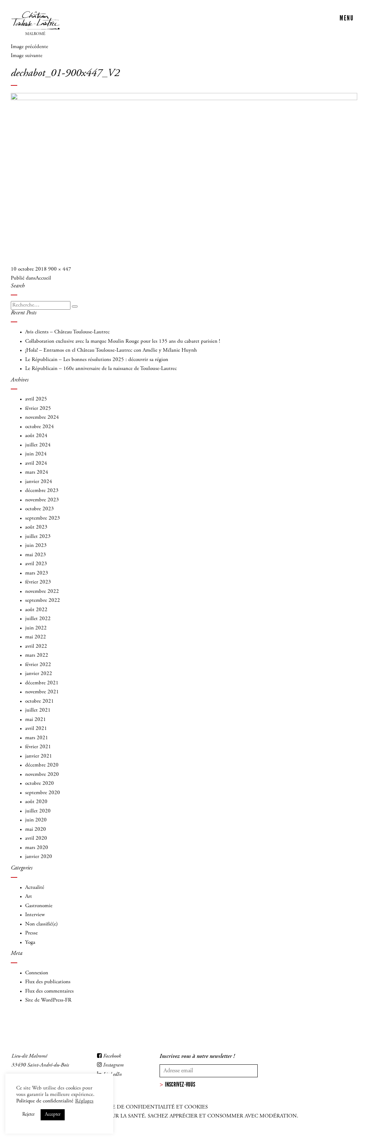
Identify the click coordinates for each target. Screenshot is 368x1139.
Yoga (30, 942)
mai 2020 (35, 829)
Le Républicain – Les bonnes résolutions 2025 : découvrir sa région (96, 359)
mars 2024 (36, 472)
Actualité (34, 887)
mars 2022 (36, 655)
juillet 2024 (38, 445)
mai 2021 (35, 719)
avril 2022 (36, 646)
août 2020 (36, 802)
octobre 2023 (39, 509)
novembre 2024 (42, 417)
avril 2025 (36, 399)
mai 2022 (35, 637)
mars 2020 (36, 847)
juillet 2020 (38, 811)
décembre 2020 (42, 765)
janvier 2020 (38, 856)
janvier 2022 (38, 673)
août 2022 (36, 610)
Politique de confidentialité (44, 1101)
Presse (31, 933)
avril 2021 (36, 728)
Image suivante (26, 55)
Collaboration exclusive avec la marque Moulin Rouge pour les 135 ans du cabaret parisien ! (122, 341)
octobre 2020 (39, 783)
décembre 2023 (42, 490)
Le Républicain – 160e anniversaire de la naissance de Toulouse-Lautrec (101, 368)
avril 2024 (36, 463)
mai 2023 (35, 555)
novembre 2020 (42, 774)
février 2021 (38, 747)
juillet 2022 (38, 619)
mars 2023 (36, 573)
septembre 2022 (42, 600)
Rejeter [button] (28, 1114)
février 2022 (38, 664)
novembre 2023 (42, 500)
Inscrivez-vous (180, 1084)
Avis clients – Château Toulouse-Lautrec (67, 332)
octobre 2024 (39, 427)
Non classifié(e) (41, 924)
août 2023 (36, 527)
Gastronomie (38, 906)
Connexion (36, 973)
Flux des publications (47, 982)
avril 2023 (36, 564)
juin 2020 (36, 820)
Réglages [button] (84, 1101)
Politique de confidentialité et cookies (147, 1107)
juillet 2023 (38, 536)
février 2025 (38, 408)
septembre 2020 (42, 793)
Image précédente (29, 47)
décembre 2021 (42, 683)
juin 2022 (36, 628)
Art (28, 896)
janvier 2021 (38, 756)
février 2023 (38, 582)
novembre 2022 (42, 591)
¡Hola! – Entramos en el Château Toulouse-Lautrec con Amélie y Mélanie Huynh (111, 350)
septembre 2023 (42, 518)
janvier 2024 (38, 481)
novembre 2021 (42, 692)
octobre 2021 (39, 701)
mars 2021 (36, 738)
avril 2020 (36, 838)
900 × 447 (59, 269)
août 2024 (36, 436)
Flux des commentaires (49, 991)
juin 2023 (36, 545)
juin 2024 (36, 454)
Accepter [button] (52, 1114)
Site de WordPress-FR (48, 1000)
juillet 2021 (38, 710)
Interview (35, 915)
